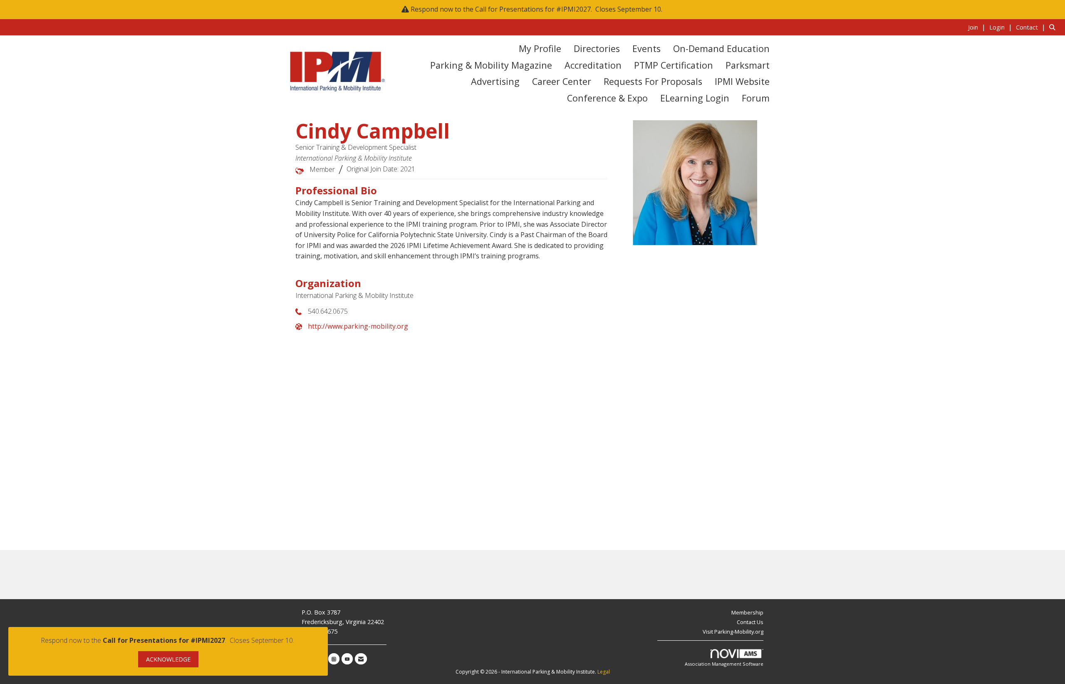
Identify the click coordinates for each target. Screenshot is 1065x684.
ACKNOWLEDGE (168, 659)
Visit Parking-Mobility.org (733, 631)
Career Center (561, 81)
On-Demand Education (721, 48)
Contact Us (750, 622)
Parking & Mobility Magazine (491, 65)
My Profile (540, 48)
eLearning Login (694, 98)
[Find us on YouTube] (347, 658)
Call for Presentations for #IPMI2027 (533, 9)
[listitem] (978, 27)
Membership (747, 612)
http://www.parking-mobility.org (358, 326)
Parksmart (748, 65)
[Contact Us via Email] (361, 658)
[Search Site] (1054, 27)
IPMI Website (742, 81)
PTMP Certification (673, 65)
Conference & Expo (607, 98)
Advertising (495, 81)
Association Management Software (724, 664)
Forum (756, 98)
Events (646, 48)
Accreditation (593, 65)
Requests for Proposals (653, 81)
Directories (597, 48)
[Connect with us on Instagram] (333, 658)
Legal (603, 671)
